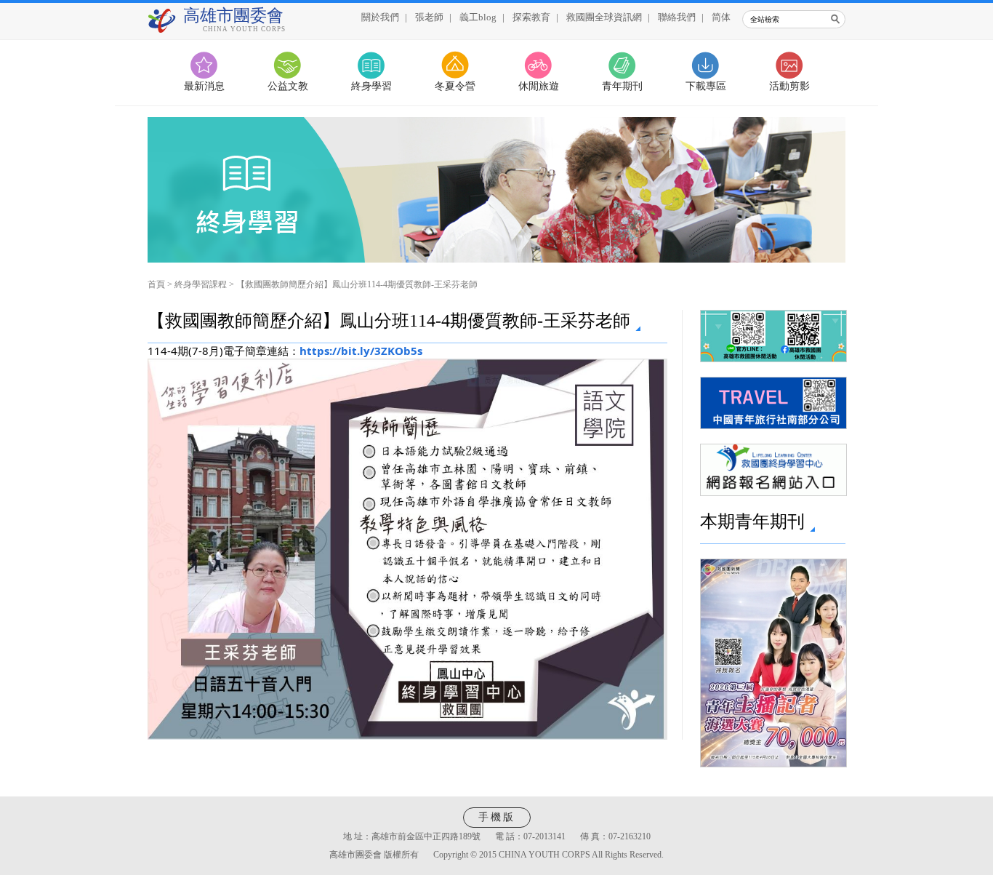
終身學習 (371, 86)
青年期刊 (622, 86)
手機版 (496, 817)
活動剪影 (789, 86)
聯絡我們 (677, 17)
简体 (721, 17)
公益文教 (288, 86)
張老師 (429, 17)
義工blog (477, 17)
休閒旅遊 (538, 86)
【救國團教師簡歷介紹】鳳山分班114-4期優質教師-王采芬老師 (357, 284)
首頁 (156, 284)
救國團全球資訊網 (604, 17)
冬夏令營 (455, 86)
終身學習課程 (200, 284)
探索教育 (531, 17)
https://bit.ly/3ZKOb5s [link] (360, 350)
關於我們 (380, 17)
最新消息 (204, 86)
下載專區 (706, 86)
